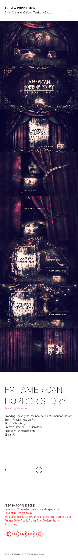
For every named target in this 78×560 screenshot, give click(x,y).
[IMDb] (31, 534)
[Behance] (15, 534)
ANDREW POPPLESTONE (20, 505)
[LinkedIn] (39, 534)
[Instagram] (8, 534)
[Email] (23, 534)
